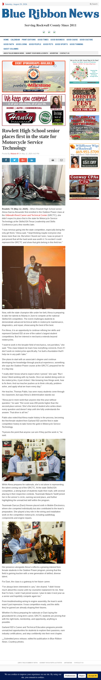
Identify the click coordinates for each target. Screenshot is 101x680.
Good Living (21, 44)
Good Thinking (76, 44)
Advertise (54, 53)
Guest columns (11, 49)
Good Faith (9, 44)
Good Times (43, 40)
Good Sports (61, 44)
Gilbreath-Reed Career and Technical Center (26, 215)
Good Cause (72, 40)
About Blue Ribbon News (14, 53)
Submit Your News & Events (37, 53)
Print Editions (29, 40)
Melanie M (14, 154)
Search (94, 4)
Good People (35, 44)
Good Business (57, 40)
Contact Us (64, 53)
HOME (6, 40)
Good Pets (48, 44)
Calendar (15, 40)
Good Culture (86, 40)
